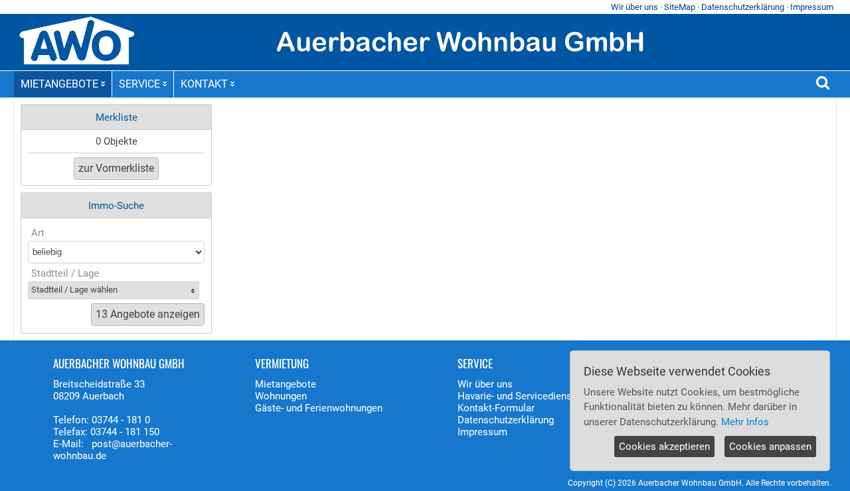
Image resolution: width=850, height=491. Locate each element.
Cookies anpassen (770, 447)
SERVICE (139, 84)
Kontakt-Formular (496, 408)
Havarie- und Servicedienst (516, 396)
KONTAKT (204, 84)
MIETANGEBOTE (59, 84)
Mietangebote (285, 384)
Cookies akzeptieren (664, 447)
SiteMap (679, 7)
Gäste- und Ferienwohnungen (318, 408)
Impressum (811, 7)
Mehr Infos (745, 422)
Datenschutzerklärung (742, 7)
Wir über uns (634, 7)
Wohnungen (281, 396)
